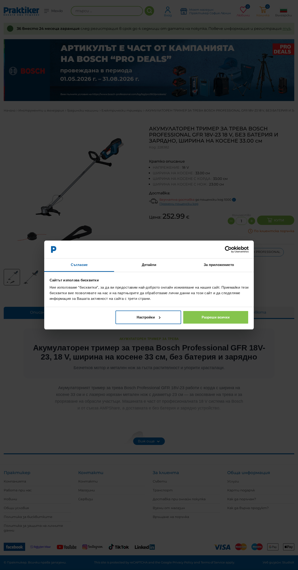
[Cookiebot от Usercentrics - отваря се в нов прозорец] (228, 249)
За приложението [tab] (219, 265)
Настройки (146, 317)
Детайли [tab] (149, 265)
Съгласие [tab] (79, 265)
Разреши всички (216, 317)
